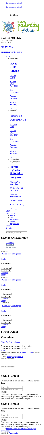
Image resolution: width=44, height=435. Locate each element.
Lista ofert (5, 342)
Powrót (3, 350)
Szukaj (3, 259)
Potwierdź (4, 273)
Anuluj (3, 275)
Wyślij (4, 392)
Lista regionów (14, 342)
